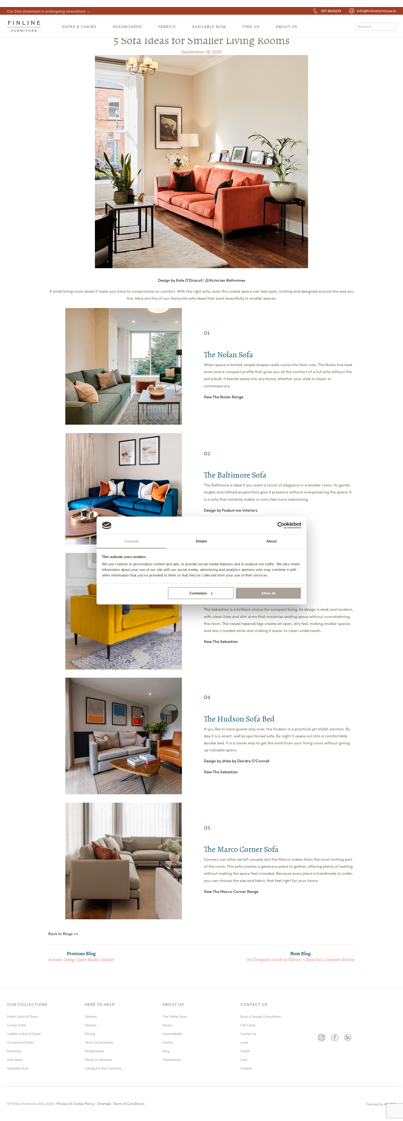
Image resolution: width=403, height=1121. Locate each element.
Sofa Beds (14, 1060)
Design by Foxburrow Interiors (230, 510)
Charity (168, 1043)
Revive (167, 1025)
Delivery (91, 1017)
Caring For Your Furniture (103, 1068)
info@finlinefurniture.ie (376, 11)
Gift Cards (247, 1025)
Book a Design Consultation (260, 1017)
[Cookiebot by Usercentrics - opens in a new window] (281, 525)
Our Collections (27, 1005)
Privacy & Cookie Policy (75, 1103)
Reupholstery (94, 1051)
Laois (244, 1043)
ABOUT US (286, 26)
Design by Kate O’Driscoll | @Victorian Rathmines (201, 280)
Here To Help (100, 1005)
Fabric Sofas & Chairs (22, 1017)
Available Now (17, 1068)
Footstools (14, 1051)
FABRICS (167, 26)
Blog (166, 1051)
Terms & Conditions (99, 1043)
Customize (198, 593)
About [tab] (271, 541)
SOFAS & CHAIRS (79, 26)
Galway (246, 1068)
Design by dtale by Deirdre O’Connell (236, 761)
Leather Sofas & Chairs (24, 1034)
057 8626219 (331, 11)
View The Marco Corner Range (231, 891)
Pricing (90, 1034)
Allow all (268, 593)
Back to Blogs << (63, 933)
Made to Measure (98, 1060)
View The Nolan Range (223, 396)
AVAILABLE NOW (209, 26)
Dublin (245, 1051)
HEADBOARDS (127, 26)
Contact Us (254, 1005)
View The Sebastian (221, 641)
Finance (91, 1025)
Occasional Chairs (20, 1043)
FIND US (251, 26)
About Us (173, 1005)
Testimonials (172, 1060)
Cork (243, 1060)
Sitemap (104, 1103)
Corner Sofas (16, 1025)
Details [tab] (201, 541)
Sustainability (172, 1034)
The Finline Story (175, 1017)
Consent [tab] (132, 541)
